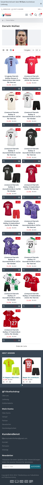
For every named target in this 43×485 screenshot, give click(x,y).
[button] (20, 385)
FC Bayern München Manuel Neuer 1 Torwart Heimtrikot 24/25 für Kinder (11, 377)
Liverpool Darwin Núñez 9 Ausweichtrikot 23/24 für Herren (31, 224)
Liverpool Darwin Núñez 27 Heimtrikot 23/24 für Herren (31, 296)
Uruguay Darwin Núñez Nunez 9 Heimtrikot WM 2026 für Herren (11, 79)
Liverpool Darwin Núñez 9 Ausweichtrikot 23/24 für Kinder (11, 260)
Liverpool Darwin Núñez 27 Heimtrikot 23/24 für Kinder (11, 332)
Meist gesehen (8, 353)
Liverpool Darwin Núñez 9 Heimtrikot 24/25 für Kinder (11, 223)
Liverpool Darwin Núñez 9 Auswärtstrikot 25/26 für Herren (12, 115)
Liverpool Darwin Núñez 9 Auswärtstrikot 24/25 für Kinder (12, 188)
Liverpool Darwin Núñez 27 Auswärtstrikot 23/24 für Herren (31, 260)
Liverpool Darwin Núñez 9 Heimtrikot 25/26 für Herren (31, 78)
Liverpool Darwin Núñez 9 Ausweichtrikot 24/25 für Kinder (31, 115)
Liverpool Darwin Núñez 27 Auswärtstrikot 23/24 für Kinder (11, 297)
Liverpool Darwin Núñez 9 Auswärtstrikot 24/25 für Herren (31, 152)
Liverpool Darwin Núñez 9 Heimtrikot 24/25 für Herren (31, 187)
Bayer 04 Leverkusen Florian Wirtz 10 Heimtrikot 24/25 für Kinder (31, 377)
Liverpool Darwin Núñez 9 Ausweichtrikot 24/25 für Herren (12, 152)
